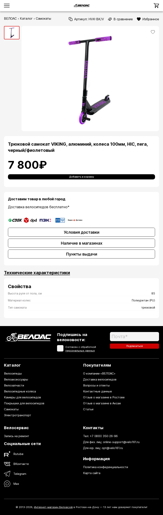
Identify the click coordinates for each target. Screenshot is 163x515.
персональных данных (80, 350)
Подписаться (134, 346)
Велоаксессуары (16, 379)
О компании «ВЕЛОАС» (99, 373)
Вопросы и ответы (96, 385)
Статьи (88, 409)
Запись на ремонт (16, 436)
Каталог (26, 18)
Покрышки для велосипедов (24, 403)
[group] (11, 32)
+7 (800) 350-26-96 (104, 436)
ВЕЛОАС (10, 18)
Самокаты (43, 18)
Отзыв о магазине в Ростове (104, 397)
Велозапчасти (14, 385)
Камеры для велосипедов (22, 397)
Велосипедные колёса (20, 391)
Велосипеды (13, 373)
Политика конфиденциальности (105, 467)
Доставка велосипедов (99, 379)
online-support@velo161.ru (121, 442)
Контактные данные (97, 391)
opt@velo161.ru (112, 448)
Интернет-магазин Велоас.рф (53, 507)
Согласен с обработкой (80, 348)
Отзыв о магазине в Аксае (102, 403)
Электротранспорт (17, 415)
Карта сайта (91, 473)
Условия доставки (81, 232)
